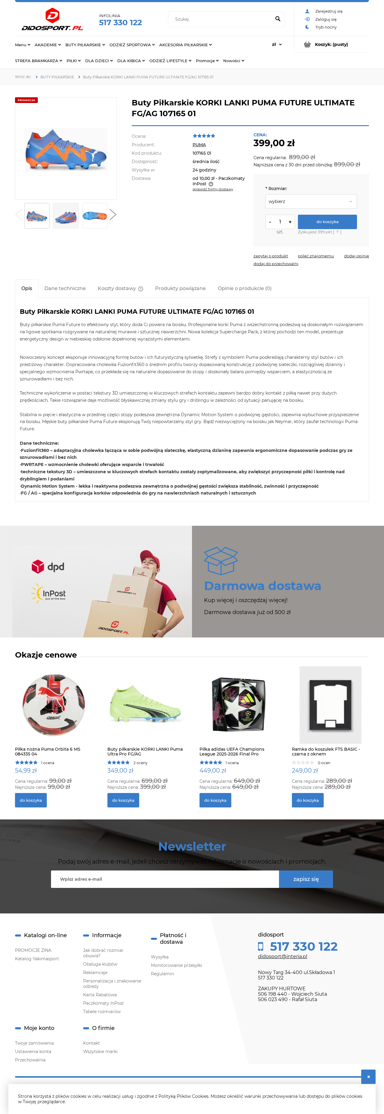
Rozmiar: (276, 188)
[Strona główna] (52, 19)
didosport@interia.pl (282, 956)
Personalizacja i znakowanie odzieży (112, 983)
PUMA (199, 144)
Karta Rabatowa (100, 994)
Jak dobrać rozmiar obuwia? (103, 953)
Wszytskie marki (100, 1051)
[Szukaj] (278, 19)
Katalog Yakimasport (37, 958)
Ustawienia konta (33, 1051)
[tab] (26, 288)
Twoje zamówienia (34, 1043)
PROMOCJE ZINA (33, 950)
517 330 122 (120, 22)
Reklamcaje (95, 972)
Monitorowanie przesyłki (176, 965)
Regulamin (162, 973)
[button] (18, 216)
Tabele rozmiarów (102, 1011)
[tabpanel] (192, 402)
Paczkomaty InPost (103, 1003)
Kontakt (91, 1043)
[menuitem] (22, 44)
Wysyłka (160, 957)
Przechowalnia (30, 1060)
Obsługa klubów (100, 964)
